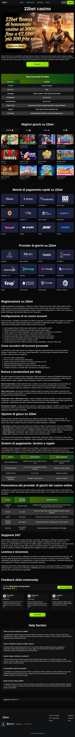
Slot (64, 130)
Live (27, 130)
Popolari (8, 130)
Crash (45, 130)
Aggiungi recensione (64, 587)
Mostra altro (37, 614)
